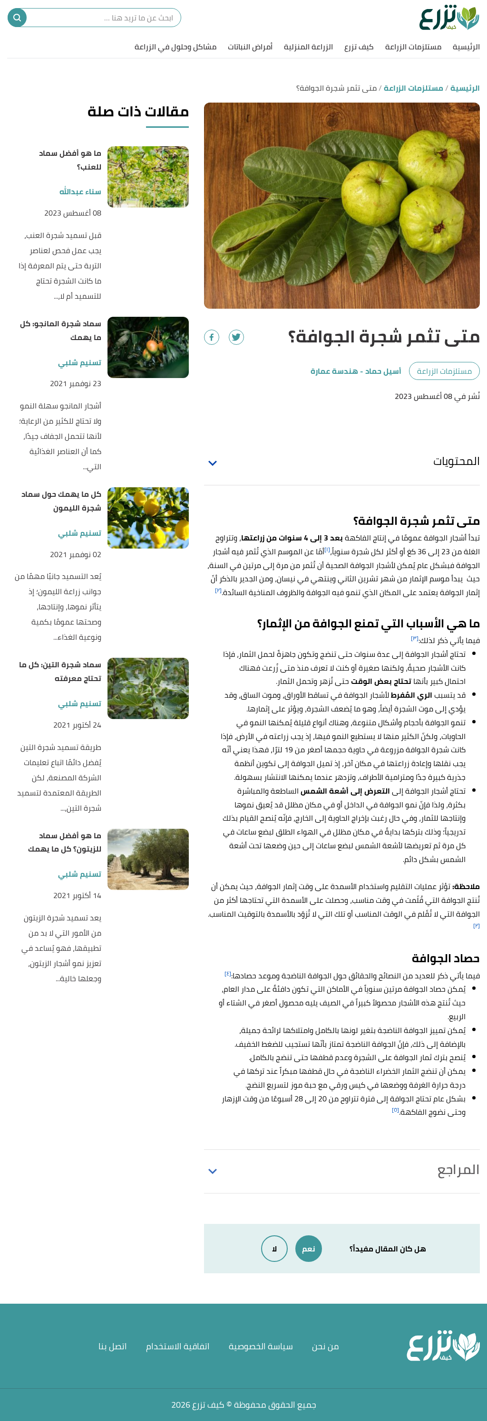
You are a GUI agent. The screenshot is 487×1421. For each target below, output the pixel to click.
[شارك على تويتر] (236, 337)
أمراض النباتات (250, 46)
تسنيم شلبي (79, 362)
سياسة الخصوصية (261, 1346)
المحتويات (456, 461)
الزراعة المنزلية (308, 46)
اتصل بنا (112, 1346)
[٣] (415, 638)
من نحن (325, 1346)
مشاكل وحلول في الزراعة (175, 46)
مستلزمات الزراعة (413, 46)
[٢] (218, 590)
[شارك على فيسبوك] (211, 337)
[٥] (395, 1109)
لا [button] (274, 1248)
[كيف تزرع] (449, 17)
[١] (327, 549)
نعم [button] (308, 1248)
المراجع (459, 1169)
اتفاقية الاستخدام (178, 1346)
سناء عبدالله (80, 192)
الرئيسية (466, 46)
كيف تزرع (359, 46)
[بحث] (17, 17)
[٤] (227, 973)
